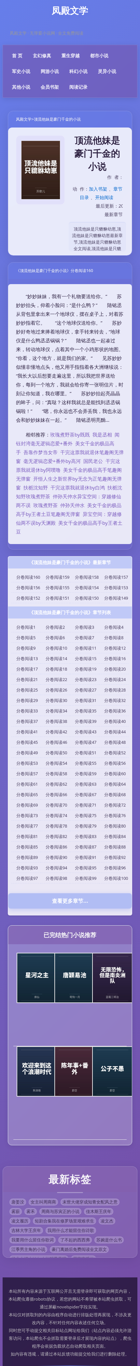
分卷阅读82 (56, 836)
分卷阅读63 (85, 784)
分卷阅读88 (115, 847)
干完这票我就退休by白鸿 (77, 487)
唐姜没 (17, 1202)
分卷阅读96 (115, 868)
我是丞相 (102, 434)
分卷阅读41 (27, 732)
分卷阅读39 (85, 721)
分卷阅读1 (25, 627)
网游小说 (50, 71)
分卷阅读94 (56, 868)
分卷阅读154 (87, 587)
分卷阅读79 (85, 826)
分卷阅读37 (27, 721)
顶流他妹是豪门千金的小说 (57, 119)
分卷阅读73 (27, 815)
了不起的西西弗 (75, 1240)
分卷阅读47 (85, 742)
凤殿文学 (24, 119)
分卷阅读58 (56, 774)
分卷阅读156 (28, 587)
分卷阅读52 (115, 753)
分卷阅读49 (27, 753)
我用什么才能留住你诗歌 (71, 1230)
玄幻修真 (42, 55)
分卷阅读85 (27, 847)
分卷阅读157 (116, 577)
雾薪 (15, 1211)
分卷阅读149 (116, 598)
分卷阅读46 (56, 742)
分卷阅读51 (85, 753)
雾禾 (30, 1211)
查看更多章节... (70, 900)
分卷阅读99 (85, 878)
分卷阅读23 (85, 679)
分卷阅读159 (57, 577)
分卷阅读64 (115, 784)
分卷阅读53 (27, 763)
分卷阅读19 (85, 669)
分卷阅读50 (56, 753)
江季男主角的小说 (28, 1249)
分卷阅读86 (56, 847)
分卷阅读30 (56, 700)
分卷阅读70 (56, 805)
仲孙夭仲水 (72, 505)
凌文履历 (19, 1221)
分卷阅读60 (115, 774)
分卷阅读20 (115, 669)
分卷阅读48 (115, 742)
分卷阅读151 (57, 598)
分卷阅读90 (56, 857)
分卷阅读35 (85, 711)
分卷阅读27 (85, 690)
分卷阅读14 (56, 658)
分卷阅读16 (115, 658)
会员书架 (50, 87)
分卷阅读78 (56, 826)
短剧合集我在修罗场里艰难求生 (64, 1221)
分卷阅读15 (85, 658)
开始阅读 (104, 197)
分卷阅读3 (84, 627)
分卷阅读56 (115, 763)
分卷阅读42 (56, 732)
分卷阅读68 (115, 794)
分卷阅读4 (113, 627)
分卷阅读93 (27, 868)
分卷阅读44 (115, 732)
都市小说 (99, 55)
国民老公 (93, 461)
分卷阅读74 (56, 815)
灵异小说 (107, 71)
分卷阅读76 (115, 815)
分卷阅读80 (115, 826)
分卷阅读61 (27, 784)
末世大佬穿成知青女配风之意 (90, 1202)
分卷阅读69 (27, 805)
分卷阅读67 (85, 794)
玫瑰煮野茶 (45, 505)
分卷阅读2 (55, 627)
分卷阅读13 (27, 658)
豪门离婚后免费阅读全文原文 (79, 1249)
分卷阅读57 (27, 774)
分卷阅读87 (85, 847)
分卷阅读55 (85, 763)
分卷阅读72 (115, 805)
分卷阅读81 (27, 836)
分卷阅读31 (85, 700)
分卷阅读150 (87, 598)
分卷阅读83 (85, 836)
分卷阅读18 (56, 669)
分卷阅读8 (113, 637)
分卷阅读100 (116, 878)
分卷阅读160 (28, 577)
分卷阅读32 (115, 700)
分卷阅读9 (25, 648)
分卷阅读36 (115, 711)
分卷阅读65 (27, 794)
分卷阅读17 (27, 669)
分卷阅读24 (115, 679)
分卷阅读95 (85, 868)
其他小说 (21, 87)
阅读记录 (78, 87)
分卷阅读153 (116, 587)
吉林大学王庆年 (26, 1230)
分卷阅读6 (55, 637)
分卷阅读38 (56, 721)
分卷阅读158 (87, 577)
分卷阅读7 (84, 637)
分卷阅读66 (56, 794)
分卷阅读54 (56, 763)
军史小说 (21, 71)
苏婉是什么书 (109, 1240)
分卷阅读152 (28, 598)
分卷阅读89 (27, 857)
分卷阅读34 (56, 711)
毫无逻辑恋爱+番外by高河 (52, 461)
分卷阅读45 (27, 742)
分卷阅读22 (56, 679)
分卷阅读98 (56, 878)
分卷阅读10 (56, 648)
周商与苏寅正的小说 (60, 1211)
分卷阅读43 (85, 732)
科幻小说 (78, 71)
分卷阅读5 (25, 637)
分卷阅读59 (85, 774)
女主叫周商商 (43, 1202)
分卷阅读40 (115, 721)
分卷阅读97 (27, 878)
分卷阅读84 (115, 836)
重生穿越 (71, 55)
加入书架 (98, 189)
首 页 (17, 55)
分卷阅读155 (57, 587)
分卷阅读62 (56, 784)
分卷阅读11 (85, 648)
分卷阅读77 (27, 826)
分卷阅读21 (27, 679)
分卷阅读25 (27, 690)
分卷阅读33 (27, 711)
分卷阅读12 (115, 648)
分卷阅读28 (115, 690)
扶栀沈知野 (35, 487)
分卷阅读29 (27, 700)
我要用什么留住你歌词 (32, 1240)
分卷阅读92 (115, 857)
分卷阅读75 (85, 815)
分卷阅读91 (85, 857)
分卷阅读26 (56, 690)
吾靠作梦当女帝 (40, 452)
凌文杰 (107, 1221)
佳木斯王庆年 (98, 1211)
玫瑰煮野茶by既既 (70, 434)
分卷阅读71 (85, 805)
